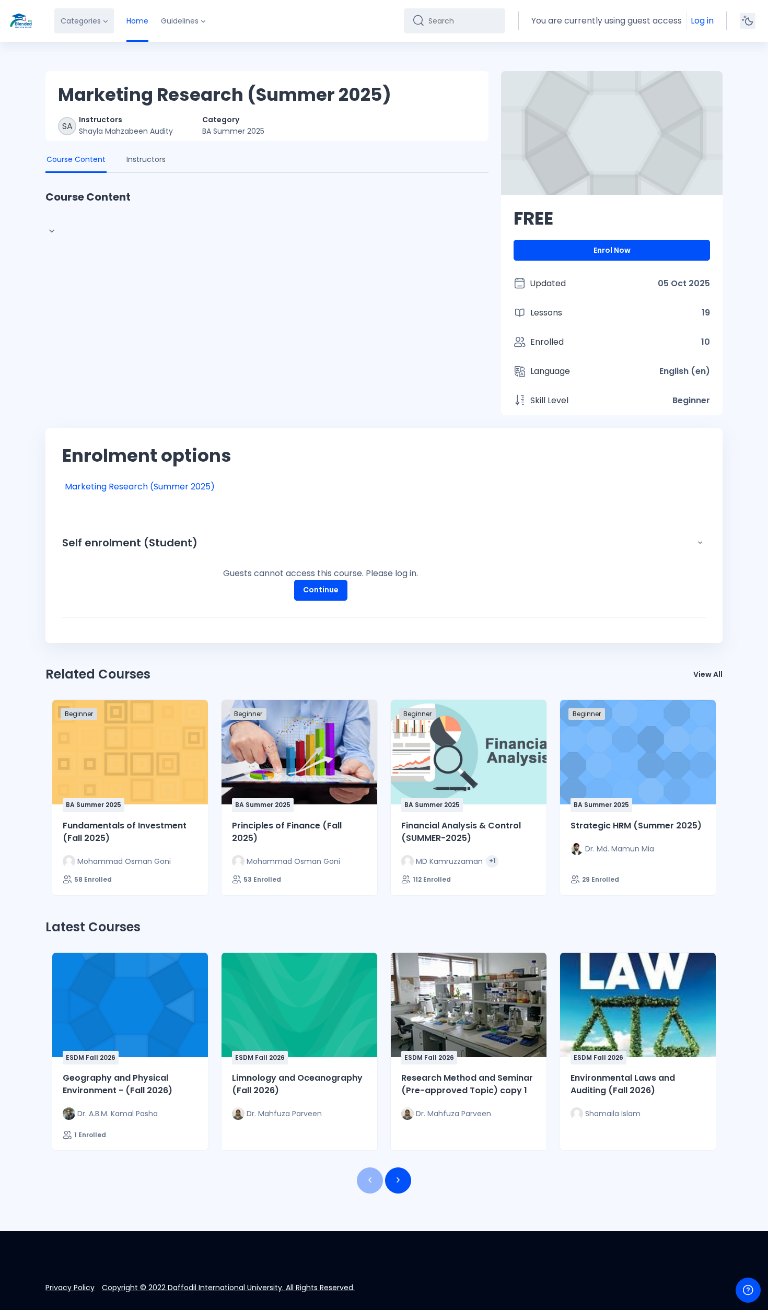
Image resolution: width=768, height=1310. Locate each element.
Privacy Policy (70, 1287)
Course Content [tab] (76, 159)
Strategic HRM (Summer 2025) (636, 826)
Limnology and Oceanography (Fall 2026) (297, 1084)
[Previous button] (370, 1180)
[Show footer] (748, 1290)
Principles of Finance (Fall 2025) (287, 832)
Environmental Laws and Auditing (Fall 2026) (623, 1084)
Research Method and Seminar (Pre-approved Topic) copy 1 (467, 1084)
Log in (702, 21)
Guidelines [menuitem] (180, 21)
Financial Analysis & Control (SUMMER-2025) (461, 832)
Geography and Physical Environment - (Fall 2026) (117, 1084)
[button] (700, 542)
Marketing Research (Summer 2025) (140, 487)
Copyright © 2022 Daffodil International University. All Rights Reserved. (228, 1287)
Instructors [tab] (146, 159)
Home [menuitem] (137, 21)
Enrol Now (612, 250)
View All (708, 674)
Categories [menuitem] (81, 21)
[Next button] (398, 1180)
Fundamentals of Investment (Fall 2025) (125, 832)
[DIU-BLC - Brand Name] (21, 21)
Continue (321, 589)
